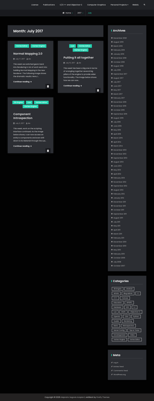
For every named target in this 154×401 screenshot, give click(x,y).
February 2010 (119, 254)
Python (136, 316)
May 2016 (117, 130)
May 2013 (117, 170)
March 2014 (118, 146)
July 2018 (117, 70)
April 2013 (117, 174)
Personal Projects (119, 5)
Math (123, 312)
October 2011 (119, 210)
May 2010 (117, 250)
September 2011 (120, 214)
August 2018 (118, 66)
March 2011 (118, 234)
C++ (115, 298)
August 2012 (118, 190)
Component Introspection (22, 116)
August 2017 (118, 78)
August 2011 (118, 218)
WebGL (135, 5)
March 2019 (118, 46)
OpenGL (117, 316)
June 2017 (118, 86)
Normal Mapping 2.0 (27, 54)
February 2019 (119, 50)
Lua (72, 46)
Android (129, 289)
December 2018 (120, 58)
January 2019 (119, 54)
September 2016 (120, 114)
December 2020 (120, 38)
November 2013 (120, 154)
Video (132, 335)
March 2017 (118, 94)
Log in (116, 362)
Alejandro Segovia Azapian (72, 397)
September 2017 (120, 74)
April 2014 (117, 142)
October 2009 (119, 258)
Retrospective (128, 326)
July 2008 (117, 262)
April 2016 (117, 134)
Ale (29, 59)
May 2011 (117, 226)
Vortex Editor (21, 46)
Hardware (117, 307)
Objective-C (135, 312)
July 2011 (117, 222)
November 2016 (120, 106)
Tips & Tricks (134, 330)
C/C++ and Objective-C (71, 5)
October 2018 (119, 62)
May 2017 (117, 90)
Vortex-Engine (38, 46)
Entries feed (119, 366)
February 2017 (119, 98)
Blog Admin (128, 293)
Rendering (128, 321)
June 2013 (118, 166)
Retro (116, 326)
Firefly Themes (102, 397)
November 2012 (120, 182)
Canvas (125, 298)
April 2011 (117, 230)
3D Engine (18, 102)
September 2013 (120, 158)
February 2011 (119, 238)
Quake (116, 321)
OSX (126, 316)
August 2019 (118, 42)
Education (118, 302)
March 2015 (118, 138)
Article (116, 293)
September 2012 (120, 186)
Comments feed (121, 370)
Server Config (119, 330)
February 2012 (119, 194)
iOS (127, 307)
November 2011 (120, 206)
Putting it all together (78, 58)
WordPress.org (120, 374)
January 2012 (119, 198)
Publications (49, 5)
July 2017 (117, 82)
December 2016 (120, 102)
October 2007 (119, 266)
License (34, 5)
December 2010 (120, 242)
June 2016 (118, 126)
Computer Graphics (96, 5)
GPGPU (129, 302)
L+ (134, 307)
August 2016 (118, 118)
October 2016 (119, 110)
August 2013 (118, 162)
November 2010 (120, 246)
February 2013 (119, 178)
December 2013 (120, 150)
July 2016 (117, 122)
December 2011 (120, 202)
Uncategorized (119, 335)
